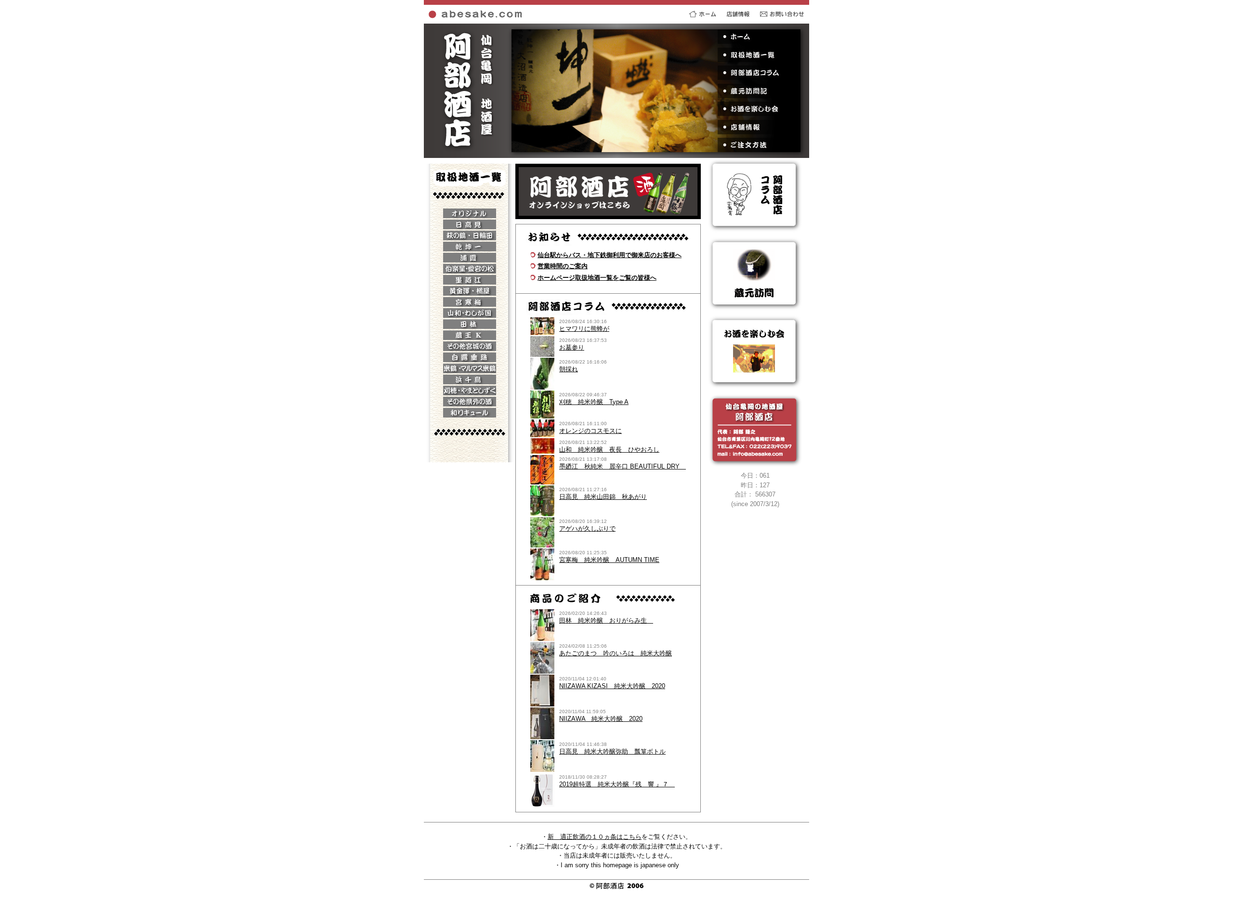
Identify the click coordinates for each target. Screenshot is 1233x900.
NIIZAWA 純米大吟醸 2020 (601, 718)
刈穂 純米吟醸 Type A (594, 401)
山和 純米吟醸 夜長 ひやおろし (609, 449)
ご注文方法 (759, 145)
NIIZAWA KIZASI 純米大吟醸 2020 (612, 686)
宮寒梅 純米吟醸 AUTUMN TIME (609, 559)
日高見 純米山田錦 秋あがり (603, 496)
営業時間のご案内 (563, 266)
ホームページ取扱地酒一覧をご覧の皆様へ (597, 277)
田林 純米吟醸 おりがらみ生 (606, 620)
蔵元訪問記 (759, 91)
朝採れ (568, 369)
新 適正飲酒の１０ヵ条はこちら (595, 836)
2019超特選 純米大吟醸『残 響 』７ (617, 784)
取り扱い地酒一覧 (759, 55)
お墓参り (571, 347)
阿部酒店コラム (759, 72)
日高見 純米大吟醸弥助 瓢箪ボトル (612, 751)
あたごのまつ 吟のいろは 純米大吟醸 (615, 653)
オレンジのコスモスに (590, 430)
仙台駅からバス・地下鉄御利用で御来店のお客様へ (610, 255)
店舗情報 (759, 127)
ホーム (759, 36)
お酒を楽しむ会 (759, 109)
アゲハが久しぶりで (587, 528)
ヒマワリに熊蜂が (584, 328)
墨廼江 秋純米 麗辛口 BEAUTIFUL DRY (622, 466)
